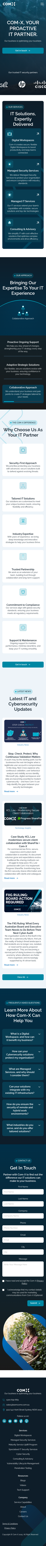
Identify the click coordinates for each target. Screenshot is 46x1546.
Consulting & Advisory (23, 1459)
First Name (23, 1187)
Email (23, 1235)
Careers (23, 1512)
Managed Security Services (23, 1440)
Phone (23, 1223)
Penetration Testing (23, 1468)
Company (23, 1211)
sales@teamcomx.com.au (18, 1405)
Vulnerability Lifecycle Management (23, 1463)
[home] (8, 4)
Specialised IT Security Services (23, 1449)
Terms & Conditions (10, 1524)
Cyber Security (23, 1454)
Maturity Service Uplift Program (23, 1444)
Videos (23, 1485)
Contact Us (23, 1516)
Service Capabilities (23, 1502)
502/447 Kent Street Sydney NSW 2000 (24, 1410)
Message (23, 1259)
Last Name (23, 1199)
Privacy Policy (10, 1528)
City (23, 1247)
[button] (42, 3)
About (23, 1507)
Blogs (23, 1480)
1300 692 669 (12, 1400)
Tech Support (23, 1490)
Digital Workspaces (23, 1435)
